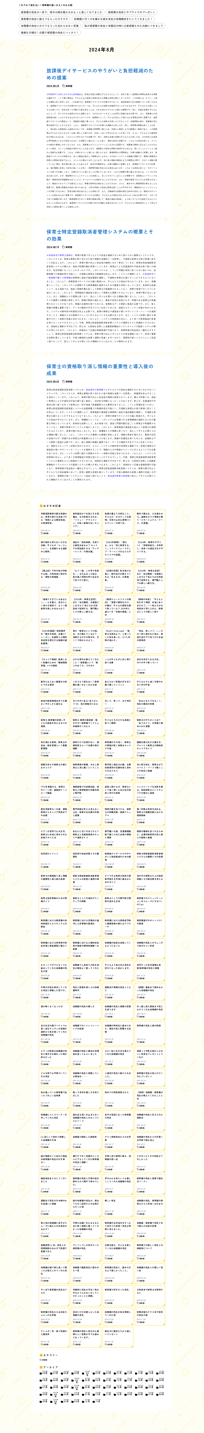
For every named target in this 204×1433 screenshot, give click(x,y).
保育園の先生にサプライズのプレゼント (131, 12)
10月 (151, 1372)
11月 (140, 1372)
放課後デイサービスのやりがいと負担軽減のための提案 (100, 74)
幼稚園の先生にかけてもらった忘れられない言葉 (50, 25)
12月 (129, 1372)
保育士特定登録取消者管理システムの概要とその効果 (100, 235)
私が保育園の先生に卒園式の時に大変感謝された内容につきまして (124, 25)
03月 (98, 1372)
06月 (66, 1372)
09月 (161, 1372)
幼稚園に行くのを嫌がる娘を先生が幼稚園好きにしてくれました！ (113, 19)
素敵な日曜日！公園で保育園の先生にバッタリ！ (50, 32)
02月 (108, 1372)
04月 (87, 1373)
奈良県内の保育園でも (97, 389)
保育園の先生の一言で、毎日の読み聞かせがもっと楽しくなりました (61, 12)
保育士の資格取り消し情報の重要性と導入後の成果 (100, 369)
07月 (55, 1372)
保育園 (44, 1360)
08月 (45, 1372)
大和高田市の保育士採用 (58, 255)
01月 (119, 1372)
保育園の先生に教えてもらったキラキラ (44, 19)
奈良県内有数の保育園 (119, 475)
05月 (77, 1372)
